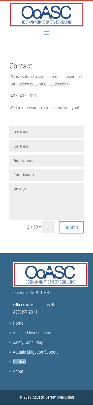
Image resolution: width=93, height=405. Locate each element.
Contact (19, 361)
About (18, 371)
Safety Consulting (28, 342)
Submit (71, 227)
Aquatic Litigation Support (35, 352)
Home (18, 323)
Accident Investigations (33, 332)
